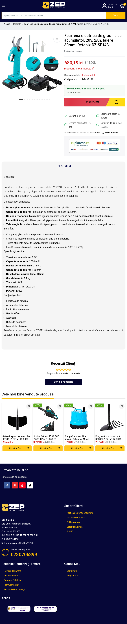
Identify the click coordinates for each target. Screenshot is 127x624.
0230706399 (24, 554)
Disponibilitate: (72, 75)
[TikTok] (30, 485)
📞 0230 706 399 (109, 132)
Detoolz (17, 24)
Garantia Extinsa (75, 527)
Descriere (65, 166)
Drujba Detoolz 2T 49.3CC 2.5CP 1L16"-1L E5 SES (46, 437)
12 (49, 99)
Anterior (9, 427)
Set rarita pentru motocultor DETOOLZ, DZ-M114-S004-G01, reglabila (16, 437)
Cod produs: (70, 79)
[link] (29, 406)
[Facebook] (7, 485)
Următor (117, 427)
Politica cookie (74, 522)
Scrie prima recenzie (73, 51)
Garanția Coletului (12, 580)
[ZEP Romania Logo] (54, 6)
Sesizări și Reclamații (14, 589)
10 (45, 99)
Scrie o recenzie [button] (63, 381)
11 (47, 99)
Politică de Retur (12, 575)
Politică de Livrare (12, 571)
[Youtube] (22, 485)
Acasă (7, 24)
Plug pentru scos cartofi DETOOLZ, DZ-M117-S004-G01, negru (108, 437)
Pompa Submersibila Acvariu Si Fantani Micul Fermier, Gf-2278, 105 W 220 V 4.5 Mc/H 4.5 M (78, 437)
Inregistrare (72, 575)
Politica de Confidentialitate (80, 513)
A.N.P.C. (70, 531)
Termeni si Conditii (76, 517)
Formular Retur (11, 585)
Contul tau (72, 571)
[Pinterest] (15, 485)
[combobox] (54, 15)
